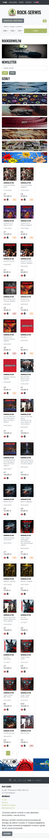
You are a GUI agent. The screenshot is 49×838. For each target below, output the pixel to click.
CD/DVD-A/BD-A (24, 87)
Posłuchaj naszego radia (24, 51)
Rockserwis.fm (8, 808)
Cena (12, 30)
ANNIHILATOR (9, 183)
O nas (5, 2)
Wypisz (12, 73)
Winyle (25, 98)
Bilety (24, 122)
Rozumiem (7, 833)
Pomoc (21, 2)
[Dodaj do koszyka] (5, 199)
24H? (19, 30)
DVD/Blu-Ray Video (24, 110)
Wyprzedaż (24, 157)
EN (35, 2)
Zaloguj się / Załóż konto (13, 20)
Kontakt (29, 2)
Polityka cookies (9, 805)
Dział (5, 30)
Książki (25, 133)
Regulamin (13, 2)
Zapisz (5, 73)
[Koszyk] (44, 20)
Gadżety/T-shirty (24, 145)
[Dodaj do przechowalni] (8, 199)
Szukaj (35, 30)
